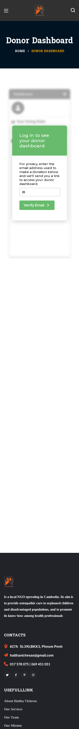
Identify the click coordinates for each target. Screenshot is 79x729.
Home (20, 51)
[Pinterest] (24, 675)
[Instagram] (33, 675)
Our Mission (13, 725)
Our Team (11, 717)
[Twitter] (7, 675)
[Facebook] (16, 675)
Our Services (13, 709)
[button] (73, 10)
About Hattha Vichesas (20, 701)
